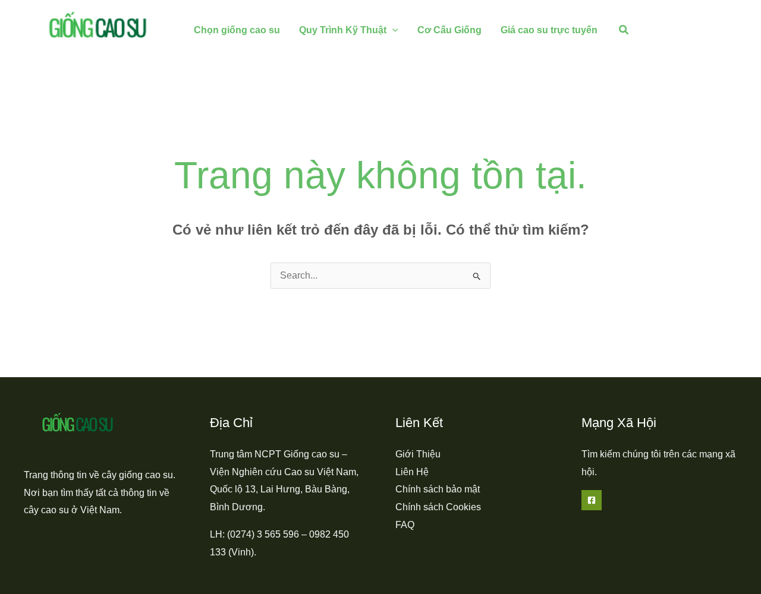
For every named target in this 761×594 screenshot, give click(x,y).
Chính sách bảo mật (437, 489)
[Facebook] (591, 500)
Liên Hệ (412, 472)
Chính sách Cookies (438, 507)
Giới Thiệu (418, 454)
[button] (392, 30)
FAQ (404, 525)
